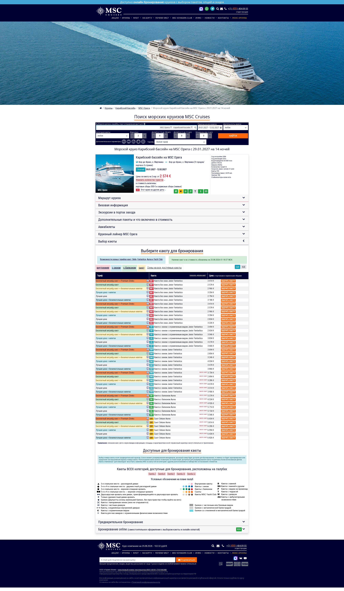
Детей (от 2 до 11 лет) (182, 132)
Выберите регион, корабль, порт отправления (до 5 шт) (120, 124)
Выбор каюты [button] (107, 241)
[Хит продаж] (138, 141)
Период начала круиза (207, 124)
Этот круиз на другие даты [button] (150, 189)
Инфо (198, 18)
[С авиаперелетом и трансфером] (129, 141)
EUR (237, 267)
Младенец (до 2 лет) (204, 132)
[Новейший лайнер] (133, 141)
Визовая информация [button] (113, 205)
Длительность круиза (232, 124)
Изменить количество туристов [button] (149, 180)
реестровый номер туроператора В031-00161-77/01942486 (142, 569)
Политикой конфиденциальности (146, 582)
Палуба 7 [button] (152, 474)
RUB (243, 267)
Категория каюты (103, 132)
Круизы (126, 18)
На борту (147, 18)
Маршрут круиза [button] (109, 198)
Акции (115, 18)
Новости (209, 18)
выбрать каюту (228, 281)
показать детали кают (198, 275)
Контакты (223, 18)
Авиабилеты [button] (106, 227)
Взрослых (134, 132)
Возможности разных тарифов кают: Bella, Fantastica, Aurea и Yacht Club (131, 259)
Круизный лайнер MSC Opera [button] (117, 234)
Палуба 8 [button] (161, 474)
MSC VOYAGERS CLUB (182, 18)
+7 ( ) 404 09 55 (238, 8)
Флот (136, 18)
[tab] (103, 268)
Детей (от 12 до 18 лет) (161, 132)
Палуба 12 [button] (191, 474)
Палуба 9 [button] (171, 474)
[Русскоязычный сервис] (124, 141)
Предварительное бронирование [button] (120, 522)
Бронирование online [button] (169, 529)
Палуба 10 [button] (181, 474)
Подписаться (187, 559)
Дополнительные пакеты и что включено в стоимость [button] (135, 220)
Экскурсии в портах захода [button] (116, 212)
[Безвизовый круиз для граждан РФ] (143, 141)
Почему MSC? (162, 18)
